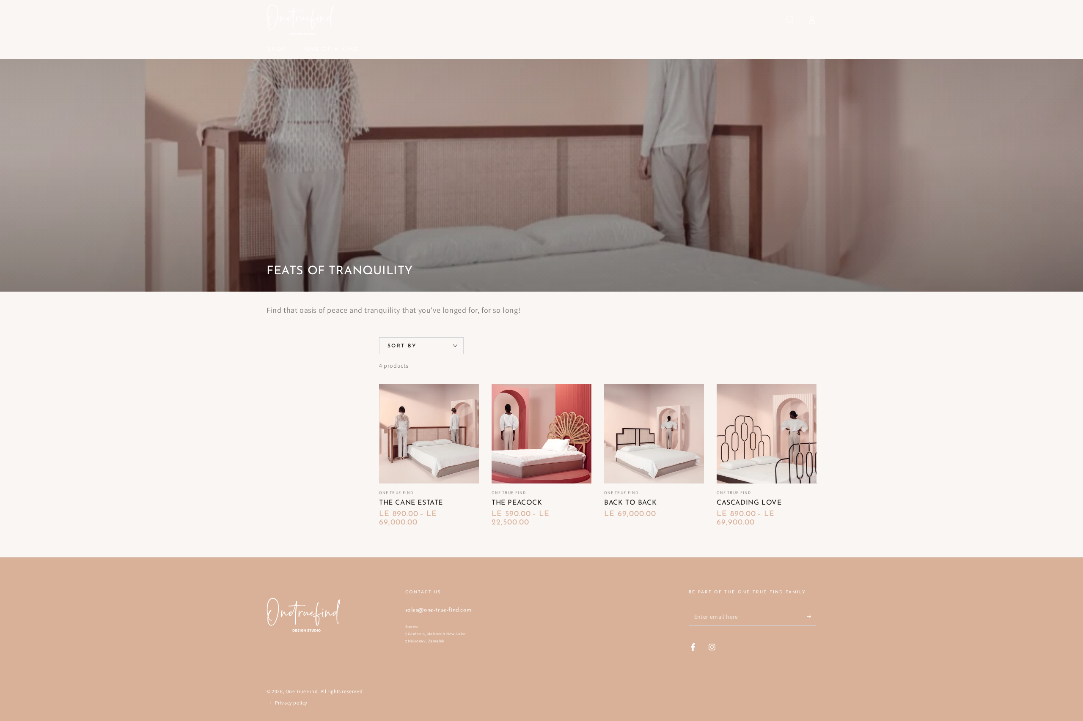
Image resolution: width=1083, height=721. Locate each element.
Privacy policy (291, 702)
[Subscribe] (811, 616)
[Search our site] (790, 20)
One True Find (302, 691)
